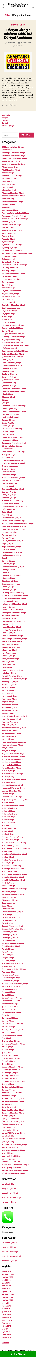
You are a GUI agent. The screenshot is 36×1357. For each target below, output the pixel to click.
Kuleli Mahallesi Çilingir (11, 765)
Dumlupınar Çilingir (10, 440)
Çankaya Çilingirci (9, 374)
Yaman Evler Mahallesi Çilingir (14, 1144)
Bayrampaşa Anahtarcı (11, 291)
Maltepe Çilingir (8, 817)
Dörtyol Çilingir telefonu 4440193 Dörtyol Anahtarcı (18, 34)
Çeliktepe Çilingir (9, 386)
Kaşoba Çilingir (8, 702)
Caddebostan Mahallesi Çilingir (15, 351)
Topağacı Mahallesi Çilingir (13, 1113)
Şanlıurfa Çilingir (9, 1009)
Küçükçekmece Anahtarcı (12, 759)
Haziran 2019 (7, 1300)
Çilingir (5, 120)
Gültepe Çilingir (8, 578)
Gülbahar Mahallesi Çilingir (13, 575)
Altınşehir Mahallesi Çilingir (13, 193)
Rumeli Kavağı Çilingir (11, 978)
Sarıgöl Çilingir (8, 1015)
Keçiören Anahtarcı (10, 722)
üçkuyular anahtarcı (10, 1119)
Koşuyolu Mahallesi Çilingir (13, 754)
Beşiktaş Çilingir (8, 302)
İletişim (5, 118)
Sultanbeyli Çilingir (10, 1073)
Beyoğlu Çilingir (8, 314)
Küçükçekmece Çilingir (11, 762)
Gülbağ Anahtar (8, 570)
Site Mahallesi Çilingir (11, 1058)
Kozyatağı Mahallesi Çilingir (13, 756)
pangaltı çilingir (8, 940)
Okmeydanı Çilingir (10, 900)
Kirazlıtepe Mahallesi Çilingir (14, 728)
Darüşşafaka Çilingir (10, 414)
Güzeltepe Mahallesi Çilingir (13, 593)
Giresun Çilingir (8, 561)
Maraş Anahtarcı (9, 828)
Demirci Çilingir (8, 420)
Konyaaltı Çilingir (9, 751)
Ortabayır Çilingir (9, 920)
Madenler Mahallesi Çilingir (13, 805)
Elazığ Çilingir (7, 449)
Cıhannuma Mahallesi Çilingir (14, 406)
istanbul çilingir (8, 126)
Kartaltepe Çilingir (9, 696)
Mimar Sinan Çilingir (10, 871)
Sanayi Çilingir (8, 995)
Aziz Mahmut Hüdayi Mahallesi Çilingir (18, 253)
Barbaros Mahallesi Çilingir (13, 279)
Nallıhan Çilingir (8, 886)
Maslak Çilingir (8, 834)
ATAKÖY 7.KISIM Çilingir (11, 225)
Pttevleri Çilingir (8, 966)
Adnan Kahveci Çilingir (11, 161)
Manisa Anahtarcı (9, 823)
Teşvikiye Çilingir (9, 1107)
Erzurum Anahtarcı (10, 466)
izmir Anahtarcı (8, 664)
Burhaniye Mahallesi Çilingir (13, 337)
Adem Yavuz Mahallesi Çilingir (14, 158)
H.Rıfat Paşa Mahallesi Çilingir (14, 598)
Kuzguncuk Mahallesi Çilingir (14, 788)
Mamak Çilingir (8, 820)
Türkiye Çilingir (8, 1116)
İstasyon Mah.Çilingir (10, 659)
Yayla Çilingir (7, 1153)
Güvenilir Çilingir (9, 590)
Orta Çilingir (7, 915)
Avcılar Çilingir (8, 236)
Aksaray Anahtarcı (9, 179)
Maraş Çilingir (8, 831)
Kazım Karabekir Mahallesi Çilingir (16, 716)
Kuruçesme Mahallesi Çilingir (14, 779)
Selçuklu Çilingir (8, 1027)
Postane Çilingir (8, 961)
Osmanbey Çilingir (9, 932)
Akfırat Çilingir (8, 173)
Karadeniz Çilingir (9, 685)
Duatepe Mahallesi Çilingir (13, 437)
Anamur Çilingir (8, 204)
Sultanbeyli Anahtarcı (11, 1070)
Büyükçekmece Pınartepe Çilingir (16, 345)
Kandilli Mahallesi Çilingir (12, 676)
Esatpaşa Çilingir (9, 475)
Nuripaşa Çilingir (9, 897)
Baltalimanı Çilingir (10, 276)
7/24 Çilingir (7, 150)
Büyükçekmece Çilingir (11, 340)
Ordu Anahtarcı (8, 903)
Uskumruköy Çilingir (10, 1130)
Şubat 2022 (6, 1283)
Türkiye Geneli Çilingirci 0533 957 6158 (18, 5)
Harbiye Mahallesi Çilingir (12, 610)
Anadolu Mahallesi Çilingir (13, 202)
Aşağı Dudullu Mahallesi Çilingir (15, 219)
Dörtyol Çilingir (18, 25)
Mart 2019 (6, 1309)
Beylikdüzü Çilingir (9, 311)
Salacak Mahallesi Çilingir (12, 986)
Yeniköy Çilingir (8, 1159)
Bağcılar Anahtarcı (9, 256)
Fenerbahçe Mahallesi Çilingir (14, 526)
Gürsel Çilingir (8, 587)
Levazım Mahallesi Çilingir (13, 791)
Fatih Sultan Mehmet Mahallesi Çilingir (18, 524)
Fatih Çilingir (7, 515)
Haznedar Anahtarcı (10, 616)
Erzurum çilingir (8, 469)
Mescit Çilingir (8, 863)
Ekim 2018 (6, 1323)
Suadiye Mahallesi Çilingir (12, 1067)
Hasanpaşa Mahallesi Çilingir (14, 613)
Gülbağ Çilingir (8, 572)
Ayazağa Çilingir (9, 239)
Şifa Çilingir (7, 1038)
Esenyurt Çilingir (9, 495)
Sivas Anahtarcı (8, 1061)
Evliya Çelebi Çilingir (10, 503)
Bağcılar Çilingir (8, 259)
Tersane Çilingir (8, 1104)
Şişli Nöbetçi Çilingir (10, 1055)
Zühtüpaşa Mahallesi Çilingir (14, 1173)
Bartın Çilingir (7, 285)
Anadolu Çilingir (8, 199)
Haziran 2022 (7, 1277)
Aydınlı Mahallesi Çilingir (12, 245)
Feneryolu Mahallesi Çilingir (13, 529)
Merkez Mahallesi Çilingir (12, 860)
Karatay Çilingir (8, 687)
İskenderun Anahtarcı (11, 647)
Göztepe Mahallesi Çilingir (13, 567)
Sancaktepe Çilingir (10, 1004)
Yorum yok (19, 46)
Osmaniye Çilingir (9, 935)
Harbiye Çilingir (8, 607)
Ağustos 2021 (7, 1291)
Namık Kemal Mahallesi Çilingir (14, 889)
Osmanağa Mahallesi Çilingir (14, 929)
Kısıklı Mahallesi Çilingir (12, 733)
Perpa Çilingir (7, 952)
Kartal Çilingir (7, 693)
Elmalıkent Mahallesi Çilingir (13, 452)
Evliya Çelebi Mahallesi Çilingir (14, 506)
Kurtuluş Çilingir (8, 777)
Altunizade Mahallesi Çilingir (14, 196)
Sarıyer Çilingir (8, 1021)
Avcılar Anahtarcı (9, 233)
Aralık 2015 (6, 1337)
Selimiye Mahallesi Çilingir (13, 1030)
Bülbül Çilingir (7, 331)
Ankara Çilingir (8, 207)
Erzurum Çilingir (8, 472)
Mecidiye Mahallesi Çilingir (13, 837)
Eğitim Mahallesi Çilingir (12, 446)
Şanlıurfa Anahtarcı (10, 1007)
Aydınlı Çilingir (8, 242)
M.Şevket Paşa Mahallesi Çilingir (15, 800)
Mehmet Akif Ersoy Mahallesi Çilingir (17, 848)
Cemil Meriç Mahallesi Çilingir (14, 388)
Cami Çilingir (7, 360)
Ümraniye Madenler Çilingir (13, 1122)
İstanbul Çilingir (8, 656)
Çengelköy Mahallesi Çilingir (14, 391)
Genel (4, 558)
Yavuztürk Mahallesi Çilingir (13, 1150)
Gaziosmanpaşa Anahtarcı (13, 552)
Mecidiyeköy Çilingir (10, 840)
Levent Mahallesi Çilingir (12, 797)
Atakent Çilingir (8, 222)
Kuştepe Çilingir (8, 782)
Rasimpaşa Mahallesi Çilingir (14, 969)
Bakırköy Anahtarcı (10, 268)
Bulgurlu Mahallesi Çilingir (13, 334)
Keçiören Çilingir (9, 725)
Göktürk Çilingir (8, 564)
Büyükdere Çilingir (9, 348)
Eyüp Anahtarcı (8, 509)
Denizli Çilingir (8, 426)
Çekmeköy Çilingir (9, 383)
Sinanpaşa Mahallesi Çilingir (13, 1044)
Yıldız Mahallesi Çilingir (11, 1162)
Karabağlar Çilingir (10, 682)
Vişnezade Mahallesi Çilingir (13, 1139)
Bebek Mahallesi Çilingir (12, 296)
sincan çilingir (8, 1047)
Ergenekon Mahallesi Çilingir (14, 463)
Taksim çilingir (8, 1084)
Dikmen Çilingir (8, 432)
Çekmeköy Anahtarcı (10, 380)
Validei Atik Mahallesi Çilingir (14, 1133)
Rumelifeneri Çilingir (10, 981)
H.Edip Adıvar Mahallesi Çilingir (15, 595)
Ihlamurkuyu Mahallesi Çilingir (14, 639)
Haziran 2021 (7, 1297)
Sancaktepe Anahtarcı (11, 1001)
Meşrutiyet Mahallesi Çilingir (14, 869)
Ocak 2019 (6, 1314)
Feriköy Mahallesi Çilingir (12, 541)
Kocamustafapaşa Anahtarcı (14, 742)
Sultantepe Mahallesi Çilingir (14, 1081)
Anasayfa (6, 115)
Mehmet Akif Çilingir (10, 846)
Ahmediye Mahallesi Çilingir (13, 164)
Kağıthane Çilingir (9, 673)
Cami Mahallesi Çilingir (11, 363)
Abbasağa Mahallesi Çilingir (13, 153)
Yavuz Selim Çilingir (10, 1147)
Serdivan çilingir (9, 1032)
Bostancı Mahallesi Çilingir (13, 325)
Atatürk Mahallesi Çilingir (12, 230)
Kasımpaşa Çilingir (10, 699)
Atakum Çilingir (8, 227)
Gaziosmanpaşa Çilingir (12, 555)
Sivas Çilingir (7, 1064)
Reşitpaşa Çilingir (9, 972)
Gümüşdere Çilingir (10, 581)
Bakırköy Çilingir (9, 271)
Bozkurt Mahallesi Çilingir (12, 328)
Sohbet (5, 123)
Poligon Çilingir (8, 958)
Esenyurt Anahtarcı (10, 492)
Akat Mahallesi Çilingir (11, 170)
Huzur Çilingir (7, 624)
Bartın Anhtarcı (8, 282)
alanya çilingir (8, 187)
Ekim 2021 (6, 1289)
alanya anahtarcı (9, 184)
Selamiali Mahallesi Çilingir (13, 1024)
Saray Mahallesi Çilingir (12, 1012)
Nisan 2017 (6, 1326)
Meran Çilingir (8, 851)
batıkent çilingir (8, 288)
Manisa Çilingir (8, 825)
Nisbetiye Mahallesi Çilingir (13, 894)
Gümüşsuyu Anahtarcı (11, 584)
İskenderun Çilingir (10, 650)
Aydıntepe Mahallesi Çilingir (13, 250)
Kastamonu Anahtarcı (11, 705)
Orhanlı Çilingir (8, 909)
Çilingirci (5, 403)
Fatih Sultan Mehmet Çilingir (13, 521)
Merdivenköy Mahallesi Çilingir (15, 854)
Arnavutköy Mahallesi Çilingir (14, 216)
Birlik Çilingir (7, 317)
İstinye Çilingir (8, 662)
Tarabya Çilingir (8, 1090)
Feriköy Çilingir (8, 538)
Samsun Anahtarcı (9, 989)
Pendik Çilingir (8, 949)
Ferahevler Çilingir (9, 535)
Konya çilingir (7, 748)
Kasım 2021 (7, 1286)
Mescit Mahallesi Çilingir (12, 866)
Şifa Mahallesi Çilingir (11, 1041)
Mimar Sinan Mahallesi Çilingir (14, 874)
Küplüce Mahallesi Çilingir (12, 774)
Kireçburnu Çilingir (10, 731)
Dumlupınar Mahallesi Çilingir (14, 443)
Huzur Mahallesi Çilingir (12, 627)
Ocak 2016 (6, 1335)
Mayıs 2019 (6, 1303)
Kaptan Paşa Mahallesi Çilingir (14, 679)
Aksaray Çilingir (8, 181)
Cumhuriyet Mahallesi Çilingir (14, 411)
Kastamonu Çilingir (10, 708)
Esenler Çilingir (8, 486)
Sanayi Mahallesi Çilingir (12, 998)
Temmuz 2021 (8, 1294)
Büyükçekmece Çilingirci (12, 342)
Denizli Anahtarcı (9, 423)
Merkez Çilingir (8, 857)
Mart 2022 (6, 1280)
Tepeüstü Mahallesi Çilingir (13, 1101)
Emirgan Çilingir (8, 455)
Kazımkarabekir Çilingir (11, 719)
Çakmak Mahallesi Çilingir (12, 357)
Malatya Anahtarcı (9, 808)
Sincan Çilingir (8, 1050)
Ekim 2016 (6, 1329)
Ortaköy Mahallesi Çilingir (12, 926)
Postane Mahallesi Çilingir (12, 963)
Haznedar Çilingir (9, 618)
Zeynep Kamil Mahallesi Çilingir (15, 1170)
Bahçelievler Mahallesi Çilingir (14, 265)
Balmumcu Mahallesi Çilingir (14, 273)
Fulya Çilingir (7, 544)
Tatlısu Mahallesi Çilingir (12, 1093)
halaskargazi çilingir (10, 601)
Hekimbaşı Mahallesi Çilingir (13, 621)
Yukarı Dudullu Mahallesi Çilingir (15, 1165)
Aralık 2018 (6, 1317)
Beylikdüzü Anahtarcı (11, 308)
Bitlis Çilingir (7, 319)
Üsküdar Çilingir (8, 1127)
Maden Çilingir (8, 802)
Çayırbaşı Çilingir (9, 377)
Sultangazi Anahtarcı (10, 1076)
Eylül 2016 (6, 1332)
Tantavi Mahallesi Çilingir (12, 1087)
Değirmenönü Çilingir (11, 417)
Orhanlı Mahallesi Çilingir (12, 912)
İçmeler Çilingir (8, 633)
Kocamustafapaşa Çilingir (13, 745)
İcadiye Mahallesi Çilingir (12, 630)
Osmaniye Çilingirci (10, 938)
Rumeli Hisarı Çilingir (10, 975)
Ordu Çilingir (7, 906)
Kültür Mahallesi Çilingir (12, 768)
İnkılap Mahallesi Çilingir (12, 641)
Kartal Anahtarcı (9, 690)
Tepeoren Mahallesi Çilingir (13, 1099)
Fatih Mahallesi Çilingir (11, 518)
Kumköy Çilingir (8, 771)
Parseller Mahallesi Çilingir (13, 943)
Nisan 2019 (6, 1306)
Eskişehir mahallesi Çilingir (13, 501)
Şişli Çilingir (7, 1053)
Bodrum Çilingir (8, 322)
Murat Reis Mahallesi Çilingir (13, 880)
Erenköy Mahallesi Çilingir (12, 460)
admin (14, 43)
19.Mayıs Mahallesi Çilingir (13, 147)
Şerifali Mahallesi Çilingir (12, 1035)
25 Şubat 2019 (26, 43)
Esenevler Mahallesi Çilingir (13, 478)
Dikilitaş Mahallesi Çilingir (12, 429)
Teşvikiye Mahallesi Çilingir (13, 1110)
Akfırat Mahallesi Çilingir (12, 176)
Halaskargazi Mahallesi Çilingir (15, 604)
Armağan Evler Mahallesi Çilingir (15, 213)
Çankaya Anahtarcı (10, 368)
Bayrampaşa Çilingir (10, 294)
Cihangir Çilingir (8, 397)
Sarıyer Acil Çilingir (10, 1018)
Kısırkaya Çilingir (9, 736)
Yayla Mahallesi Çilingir (11, 1156)
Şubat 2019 (6, 1312)
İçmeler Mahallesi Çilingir (12, 636)
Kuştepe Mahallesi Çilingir (12, 785)
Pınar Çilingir (7, 955)
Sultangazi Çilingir (9, 1078)
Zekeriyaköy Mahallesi (11, 1167)
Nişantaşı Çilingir (9, 892)
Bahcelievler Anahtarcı (11, 262)
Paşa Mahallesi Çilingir (11, 946)
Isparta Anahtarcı (9, 653)
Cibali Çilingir (7, 394)
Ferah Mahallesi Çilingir (11, 532)
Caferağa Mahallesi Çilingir (13, 354)
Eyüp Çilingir (7, 512)
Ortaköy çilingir (8, 923)
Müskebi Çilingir (8, 883)
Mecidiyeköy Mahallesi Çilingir (14, 843)
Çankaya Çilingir (9, 371)
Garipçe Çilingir (8, 549)
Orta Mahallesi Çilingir (11, 917)
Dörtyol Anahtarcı (11, 105)
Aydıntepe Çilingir (9, 248)
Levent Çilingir (8, 794)
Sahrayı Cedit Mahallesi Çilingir (15, 984)
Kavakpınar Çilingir (10, 710)
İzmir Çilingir (7, 667)
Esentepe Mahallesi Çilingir (13, 489)
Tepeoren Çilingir (9, 1096)
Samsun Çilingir (8, 992)
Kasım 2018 (7, 1320)
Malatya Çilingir (8, 811)
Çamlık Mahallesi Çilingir (12, 365)
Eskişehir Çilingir (9, 498)
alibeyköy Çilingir (9, 190)
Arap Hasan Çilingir (10, 210)
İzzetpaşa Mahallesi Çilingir (13, 670)
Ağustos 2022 (8, 1271)
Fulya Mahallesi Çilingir (11, 547)
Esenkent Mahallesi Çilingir (13, 480)
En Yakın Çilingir (8, 457)
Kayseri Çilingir (8, 713)
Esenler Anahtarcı (9, 483)
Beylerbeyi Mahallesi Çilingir (14, 305)
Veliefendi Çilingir (9, 1136)
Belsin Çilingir (7, 299)
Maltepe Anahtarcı (9, 814)
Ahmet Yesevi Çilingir (11, 167)
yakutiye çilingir (8, 1142)
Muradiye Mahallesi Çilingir (13, 877)
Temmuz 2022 (8, 1274)
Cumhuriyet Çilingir (10, 409)
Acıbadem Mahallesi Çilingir (13, 156)
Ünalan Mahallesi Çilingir (12, 1124)
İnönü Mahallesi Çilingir (11, 644)
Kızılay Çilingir (8, 739)
